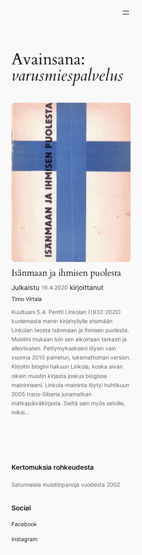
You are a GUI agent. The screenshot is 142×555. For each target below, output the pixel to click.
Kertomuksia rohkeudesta (52, 467)
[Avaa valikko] (126, 12)
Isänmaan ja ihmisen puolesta (66, 273)
